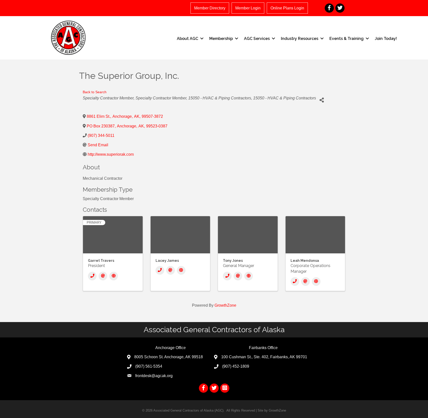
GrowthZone (225, 305)
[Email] (103, 276)
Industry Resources (299, 38)
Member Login (248, 8)
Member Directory (209, 8)
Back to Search (95, 92)
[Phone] (92, 276)
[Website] (113, 276)
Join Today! (386, 38)
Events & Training (346, 38)
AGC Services (257, 38)
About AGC (187, 38)
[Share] (321, 100)
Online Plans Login (287, 8)
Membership (221, 38)
